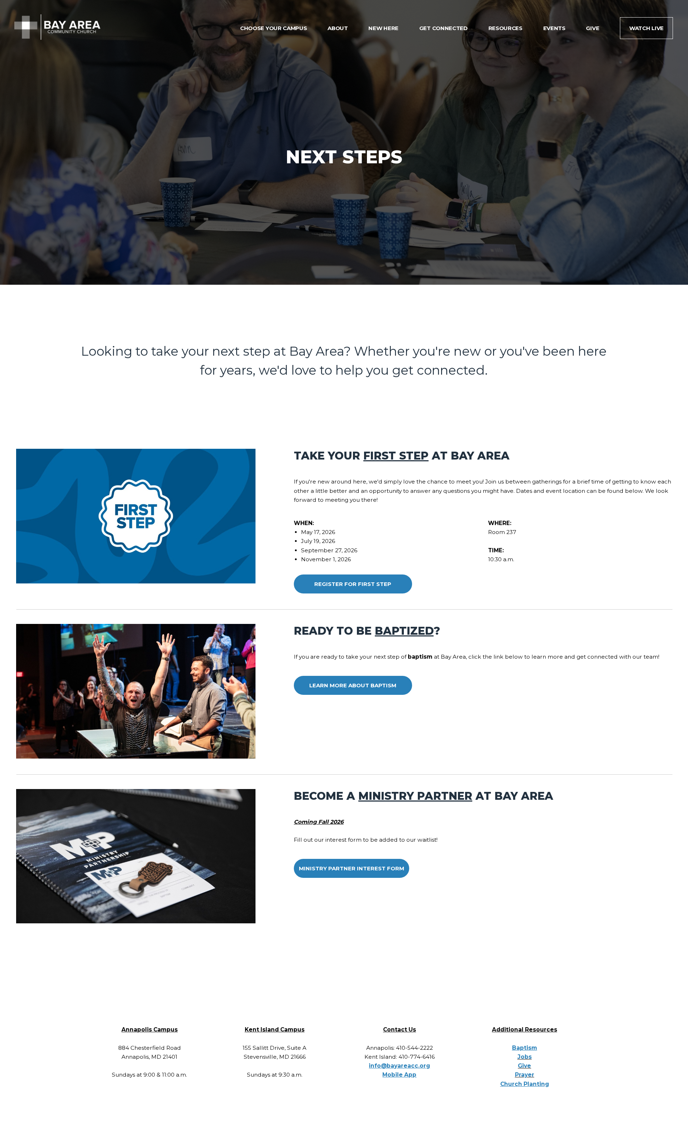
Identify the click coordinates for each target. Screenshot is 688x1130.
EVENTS (555, 28)
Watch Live (646, 28)
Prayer (524, 1074)
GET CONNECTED (444, 28)
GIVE (593, 28)
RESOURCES (506, 28)
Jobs (524, 1056)
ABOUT (338, 28)
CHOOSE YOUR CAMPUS (274, 28)
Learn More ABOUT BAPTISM (352, 685)
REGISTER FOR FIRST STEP (352, 584)
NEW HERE (384, 28)
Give (524, 1065)
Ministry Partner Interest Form (351, 868)
